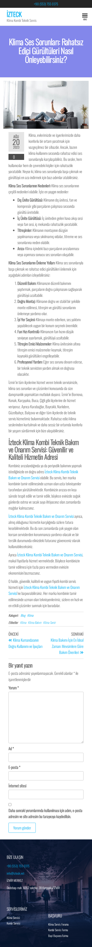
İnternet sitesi (17, 785)
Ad (11, 748)
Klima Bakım (34, 622)
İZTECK (14, 14)
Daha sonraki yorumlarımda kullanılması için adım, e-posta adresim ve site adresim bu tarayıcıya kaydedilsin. (45, 813)
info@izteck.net (15, 873)
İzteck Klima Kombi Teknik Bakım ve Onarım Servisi (41, 516)
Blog (23, 615)
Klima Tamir (49, 622)
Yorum (13, 687)
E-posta (14, 767)
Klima (30, 615)
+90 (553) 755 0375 (46, 3)
